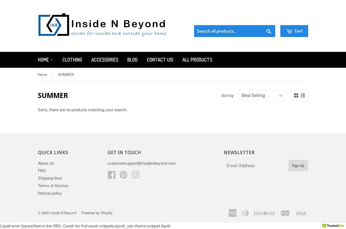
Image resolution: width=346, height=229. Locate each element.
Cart (298, 30)
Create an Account (293, 18)
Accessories (104, 60)
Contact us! (160, 60)
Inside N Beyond (63, 212)
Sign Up (298, 165)
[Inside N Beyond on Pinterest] (123, 176)
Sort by (227, 95)
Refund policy (50, 193)
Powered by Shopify (97, 212)
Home (44, 60)
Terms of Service (53, 185)
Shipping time (50, 178)
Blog (132, 60)
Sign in (264, 18)
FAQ (42, 170)
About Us (46, 163)
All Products (197, 60)
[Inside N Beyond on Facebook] (112, 176)
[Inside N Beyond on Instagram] (135, 176)
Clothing (72, 60)
